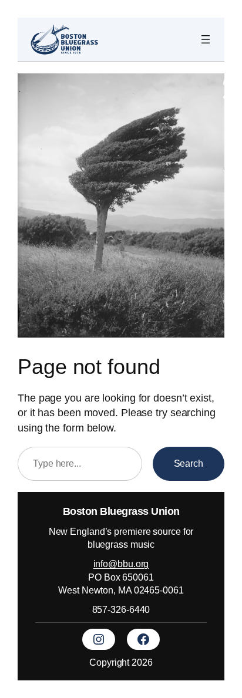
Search (188, 463)
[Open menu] (206, 39)
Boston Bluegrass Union (121, 511)
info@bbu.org (121, 563)
